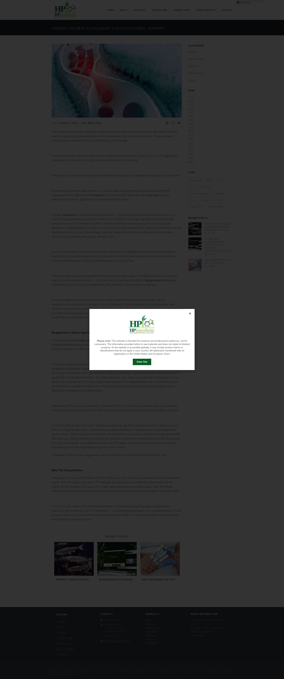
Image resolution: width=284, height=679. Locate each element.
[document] (142, 339)
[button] (190, 313)
